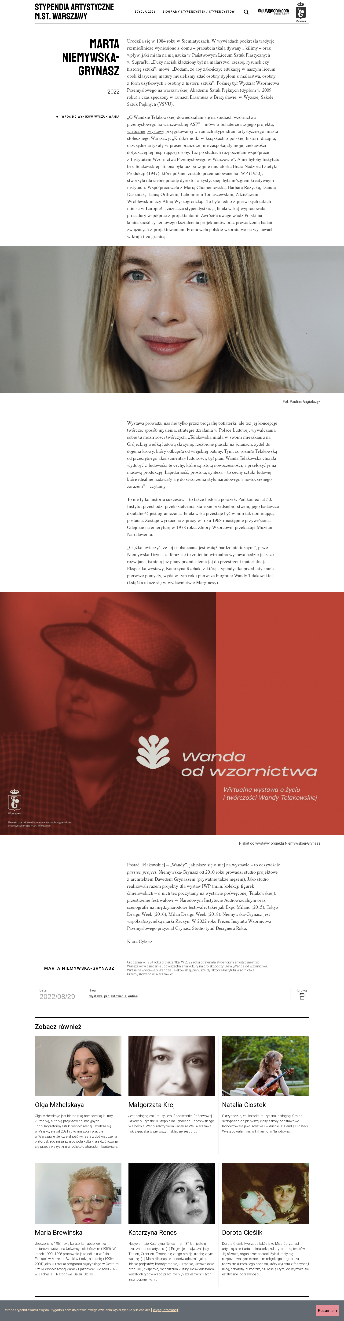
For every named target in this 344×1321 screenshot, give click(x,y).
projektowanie (115, 996)
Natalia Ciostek (244, 1105)
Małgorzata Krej (151, 1105)
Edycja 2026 (145, 11)
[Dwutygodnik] (273, 11)
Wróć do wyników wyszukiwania (91, 116)
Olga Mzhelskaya (59, 1105)
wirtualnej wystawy (145, 131)
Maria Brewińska (59, 1232)
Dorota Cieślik (242, 1232)
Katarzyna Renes (152, 1232)
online (133, 996)
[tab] (246, 12)
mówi (164, 69)
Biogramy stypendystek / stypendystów (199, 11)
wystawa (95, 996)
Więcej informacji (165, 1310)
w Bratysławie (222, 97)
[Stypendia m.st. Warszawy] (301, 11)
